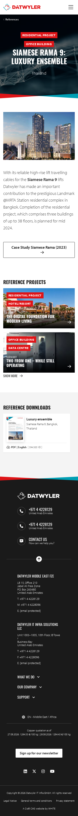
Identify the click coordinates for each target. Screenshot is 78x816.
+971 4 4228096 (31, 605)
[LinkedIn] (25, 771)
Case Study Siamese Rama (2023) (39, 247)
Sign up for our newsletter (39, 753)
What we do (25, 677)
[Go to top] (39, 559)
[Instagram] (43, 771)
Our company (27, 687)
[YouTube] (52, 771)
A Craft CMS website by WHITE (39, 808)
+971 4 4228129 (29, 599)
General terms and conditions (36, 800)
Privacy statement (65, 800)
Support (23, 697)
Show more (10, 375)
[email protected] (30, 611)
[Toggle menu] (70, 7)
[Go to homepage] (22, 7)
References (12, 19)
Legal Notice (10, 800)
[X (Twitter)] (34, 771)
